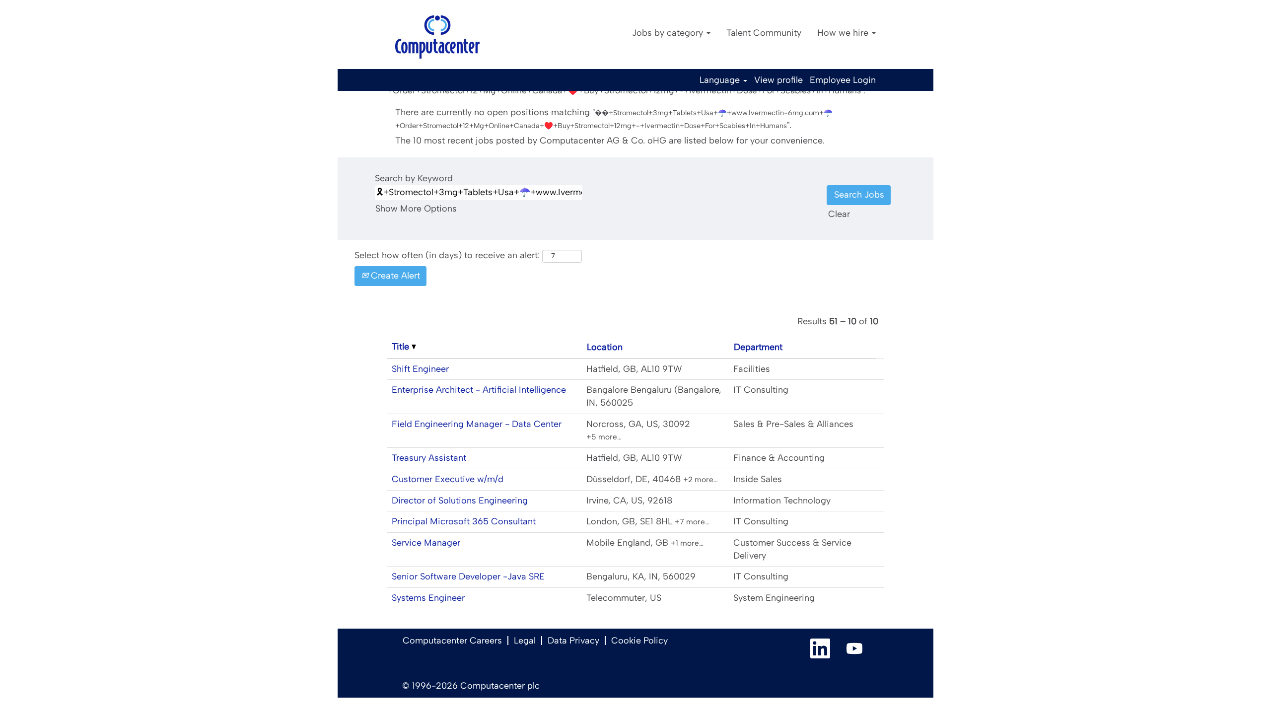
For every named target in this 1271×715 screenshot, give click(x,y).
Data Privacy (573, 640)
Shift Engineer (420, 368)
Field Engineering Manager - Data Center (477, 424)
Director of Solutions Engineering (460, 500)
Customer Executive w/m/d (447, 479)
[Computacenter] (437, 37)
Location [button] (605, 347)
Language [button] (721, 80)
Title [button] (402, 346)
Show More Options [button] (416, 208)
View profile (778, 80)
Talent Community (763, 32)
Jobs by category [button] (669, 32)
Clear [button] (839, 214)
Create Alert (394, 275)
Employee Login (843, 80)
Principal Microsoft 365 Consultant (464, 521)
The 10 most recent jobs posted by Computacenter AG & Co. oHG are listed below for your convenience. (609, 140)
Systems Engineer (428, 597)
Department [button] (758, 347)
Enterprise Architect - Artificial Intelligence (479, 389)
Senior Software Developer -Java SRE (468, 576)
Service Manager (426, 542)
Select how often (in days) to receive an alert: (447, 255)
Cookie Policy (639, 640)
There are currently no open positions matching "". (614, 119)
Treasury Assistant (429, 457)
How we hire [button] (844, 32)
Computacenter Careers (452, 640)
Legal (525, 640)
